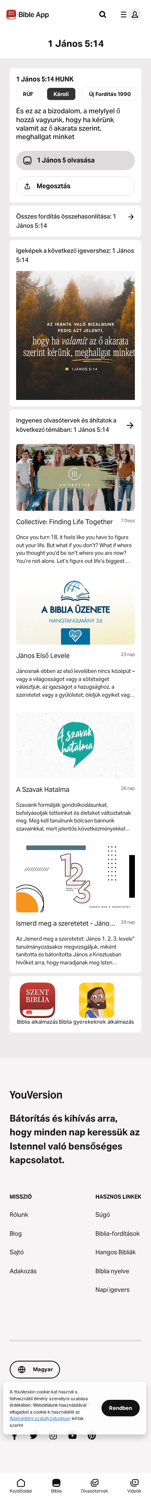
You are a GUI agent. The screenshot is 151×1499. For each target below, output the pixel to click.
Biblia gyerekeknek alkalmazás (96, 1021)
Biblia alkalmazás (37, 1021)
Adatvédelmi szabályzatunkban (40, 1418)
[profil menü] (129, 14)
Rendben (120, 1408)
